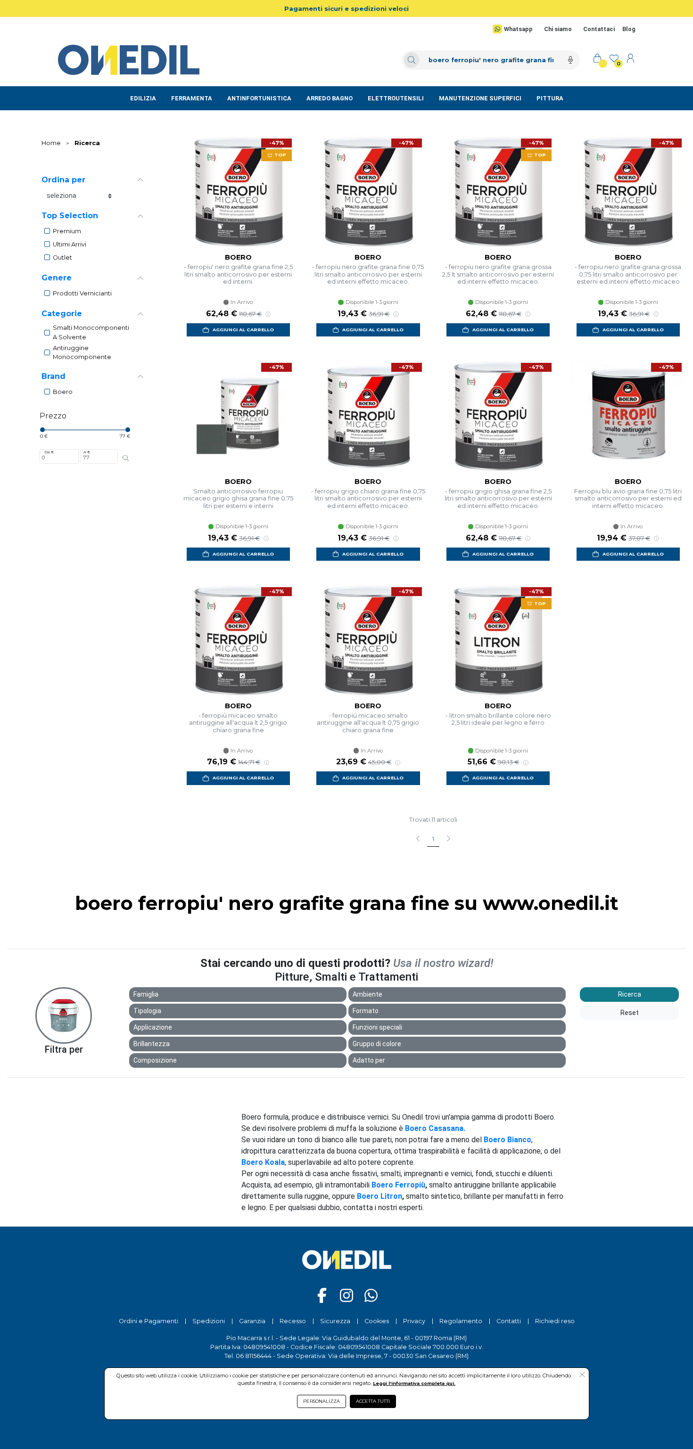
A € (86, 452)
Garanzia (252, 1321)
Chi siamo (558, 29)
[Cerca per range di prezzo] (125, 458)
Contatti (508, 1321)
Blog (628, 29)
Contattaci (599, 29)
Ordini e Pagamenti (148, 1321)
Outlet (62, 257)
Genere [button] (56, 277)
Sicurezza (335, 1321)
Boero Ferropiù (398, 1184)
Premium (67, 231)
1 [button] (433, 838)
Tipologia (147, 1011)
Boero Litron (379, 1196)
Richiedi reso (555, 1321)
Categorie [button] (61, 313)
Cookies (376, 1321)
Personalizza (321, 1401)
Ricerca (87, 143)
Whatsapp (518, 29)
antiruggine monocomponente (82, 352)
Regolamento (460, 1321)
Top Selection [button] (69, 215)
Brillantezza (151, 1044)
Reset (629, 1012)
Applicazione (152, 1027)
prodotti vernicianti (82, 293)
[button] (582, 1375)
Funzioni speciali (377, 1027)
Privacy (414, 1321)
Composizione (155, 1060)
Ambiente (367, 994)
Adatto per (369, 1060)
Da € (49, 452)
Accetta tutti (373, 1401)
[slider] (42, 429)
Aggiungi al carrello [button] (243, 329)
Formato (366, 1011)
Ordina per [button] (63, 179)
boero (63, 391)
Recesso (293, 1321)
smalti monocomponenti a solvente (91, 332)
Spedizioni (208, 1321)
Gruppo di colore (377, 1044)
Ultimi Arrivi (69, 244)
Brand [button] (53, 376)
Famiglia (145, 994)
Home (51, 143)
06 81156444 (254, 1355)
